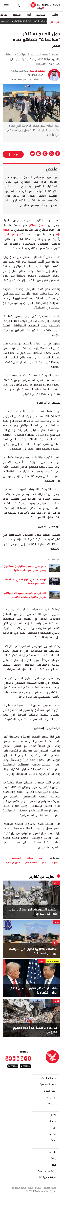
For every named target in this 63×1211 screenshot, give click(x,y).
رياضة (53, 1158)
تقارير (34, 876)
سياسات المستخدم (46, 1078)
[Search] (18, 5)
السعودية (16, 858)
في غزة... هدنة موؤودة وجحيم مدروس (35, 1030)
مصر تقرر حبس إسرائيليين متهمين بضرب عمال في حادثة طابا (25, 568)
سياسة (40, 14)
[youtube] (18, 1058)
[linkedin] (14, 1058)
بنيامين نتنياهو (37, 225)
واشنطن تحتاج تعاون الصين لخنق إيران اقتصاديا (34, 990)
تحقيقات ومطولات (47, 1171)
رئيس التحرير (50, 1091)
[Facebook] (29, 1058)
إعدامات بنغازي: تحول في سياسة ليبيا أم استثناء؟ (33, 951)
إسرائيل (29, 858)
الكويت (54, 862)
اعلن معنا (51, 1103)
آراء (29, 14)
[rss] (6, 1058)
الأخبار (54, 14)
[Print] (32, 153)
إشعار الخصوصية (48, 1084)
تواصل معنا (50, 1097)
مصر (40, 858)
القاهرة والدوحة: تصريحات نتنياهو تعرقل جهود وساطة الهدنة (25, 595)
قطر (44, 862)
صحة (54, 1165)
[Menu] (6, 5)
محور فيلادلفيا (13, 234)
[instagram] (22, 1058)
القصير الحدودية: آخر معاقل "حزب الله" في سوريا (33, 912)
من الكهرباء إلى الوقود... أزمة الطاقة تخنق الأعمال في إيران (35, 21)
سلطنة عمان (31, 862)
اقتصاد (17, 14)
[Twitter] (25, 1058)
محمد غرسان (36, 70)
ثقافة (53, 1140)
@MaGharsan (35, 74)
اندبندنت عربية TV (47, 1177)
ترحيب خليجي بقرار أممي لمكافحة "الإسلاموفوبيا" (25, 582)
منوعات (52, 1152)
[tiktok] (10, 1058)
